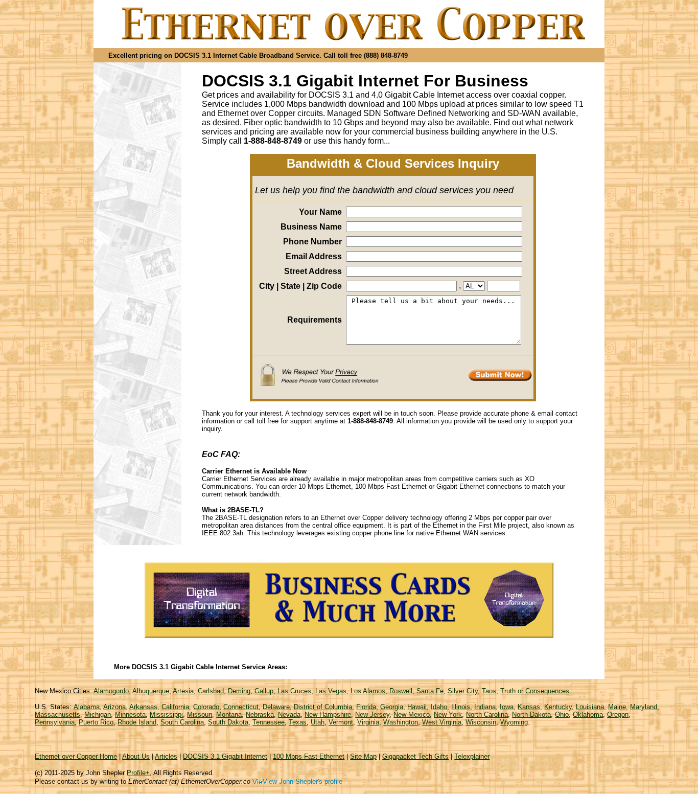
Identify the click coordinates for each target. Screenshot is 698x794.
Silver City (463, 691)
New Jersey (372, 714)
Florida (366, 707)
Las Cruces (294, 691)
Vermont (341, 722)
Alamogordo (111, 691)
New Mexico (411, 714)
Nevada (289, 714)
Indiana (485, 707)
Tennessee (268, 722)
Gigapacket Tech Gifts (415, 756)
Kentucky (558, 707)
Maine (617, 707)
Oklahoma (588, 714)
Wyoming (514, 722)
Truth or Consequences (534, 691)
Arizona (114, 707)
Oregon (618, 714)
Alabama (87, 707)
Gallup (263, 691)
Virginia (368, 722)
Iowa (507, 707)
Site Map (363, 756)
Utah (317, 722)
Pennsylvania (55, 722)
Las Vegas (330, 691)
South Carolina (182, 722)
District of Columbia (323, 707)
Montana (229, 714)
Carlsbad (211, 691)
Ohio (562, 714)
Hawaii (417, 707)
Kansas (529, 707)
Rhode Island (137, 722)
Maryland (643, 707)
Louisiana (590, 707)
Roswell (400, 691)
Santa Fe (430, 691)
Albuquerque (150, 691)
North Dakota (531, 714)
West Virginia (441, 722)
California (175, 707)
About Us (136, 756)
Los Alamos (368, 691)
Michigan (97, 714)
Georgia (391, 707)
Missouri (199, 714)
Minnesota (130, 714)
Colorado (206, 707)
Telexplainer (472, 756)
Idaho (439, 707)
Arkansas (143, 707)
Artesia (183, 691)
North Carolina (487, 714)
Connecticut (241, 707)
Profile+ (138, 773)
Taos (489, 691)
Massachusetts (57, 714)
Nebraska (260, 714)
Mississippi (166, 714)
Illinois (460, 707)
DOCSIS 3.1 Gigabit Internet (225, 756)
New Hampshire (328, 714)
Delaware (276, 707)
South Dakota (228, 722)
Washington (400, 722)
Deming (239, 691)
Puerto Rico (96, 722)
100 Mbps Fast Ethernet (308, 756)
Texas (298, 722)
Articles (166, 756)
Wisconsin (481, 722)
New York (448, 714)
